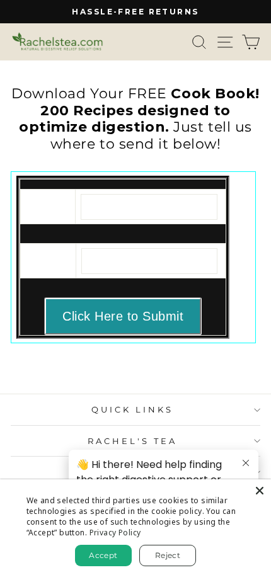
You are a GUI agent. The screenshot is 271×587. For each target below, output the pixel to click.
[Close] (259, 490)
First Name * (49, 203)
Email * (46, 258)
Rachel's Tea (132, 441)
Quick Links (132, 409)
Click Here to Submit (122, 316)
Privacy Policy (115, 532)
